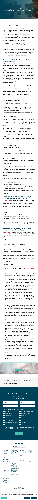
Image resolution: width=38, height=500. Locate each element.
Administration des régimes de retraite (15, 469)
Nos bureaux (21, 456)
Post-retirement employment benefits (10, 422)
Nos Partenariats (22, 460)
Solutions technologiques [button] (5, 467)
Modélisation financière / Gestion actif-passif (6, 462)
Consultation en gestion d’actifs (6, 460)
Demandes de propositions (31, 459)
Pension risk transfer (23, 420)
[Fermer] (36, 494)
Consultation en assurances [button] (5, 451)
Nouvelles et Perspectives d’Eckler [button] (30, 451)
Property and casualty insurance (26, 424)
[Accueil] (19, 443)
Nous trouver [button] (30, 456)
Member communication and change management (26, 418)
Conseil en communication (14, 474)
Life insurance (6, 424)
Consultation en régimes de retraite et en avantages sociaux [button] (14, 452)
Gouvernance (5, 465)
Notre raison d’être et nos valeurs (23, 458)
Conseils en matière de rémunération (14, 458)
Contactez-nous (30, 458)
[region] (19, 496)
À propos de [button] (22, 450)
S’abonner (29, 454)
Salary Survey (22, 422)
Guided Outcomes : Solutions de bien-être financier (6, 470)
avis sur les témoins (30, 496)
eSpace (4, 472)
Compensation (6, 411)
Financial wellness (7, 415)
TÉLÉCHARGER (19, 370)
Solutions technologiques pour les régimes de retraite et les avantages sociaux (6, 477)
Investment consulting (8, 417)
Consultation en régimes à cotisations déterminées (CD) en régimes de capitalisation (14, 463)
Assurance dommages (6, 454)
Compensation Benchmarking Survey (26, 411)
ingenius (4, 474)
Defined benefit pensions (8, 413)
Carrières (29, 461)
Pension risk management (8, 420)
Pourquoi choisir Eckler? (23, 452)
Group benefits (23, 415)
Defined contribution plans (25, 413)
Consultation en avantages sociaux (14, 460)
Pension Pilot (4, 475)
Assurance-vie (5, 453)
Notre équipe (21, 455)
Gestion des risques (5, 463)
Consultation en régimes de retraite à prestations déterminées (15, 456)
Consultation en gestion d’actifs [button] (5, 457)
